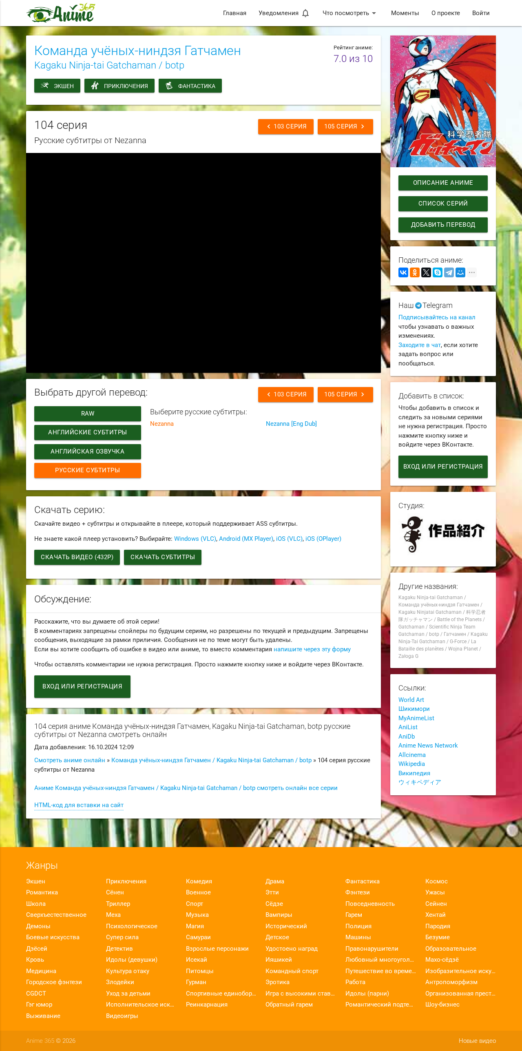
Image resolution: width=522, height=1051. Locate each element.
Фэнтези (357, 892)
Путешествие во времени (380, 971)
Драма (274, 881)
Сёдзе (274, 903)
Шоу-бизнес (442, 1004)
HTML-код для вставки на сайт (79, 805)
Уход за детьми (128, 993)
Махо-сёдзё (442, 959)
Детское (277, 937)
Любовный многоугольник (380, 959)
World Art (411, 700)
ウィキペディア (419, 782)
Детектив (119, 948)
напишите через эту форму (312, 649)
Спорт (194, 903)
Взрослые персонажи (217, 948)
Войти (481, 13)
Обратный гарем (289, 1004)
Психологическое (131, 926)
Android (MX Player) (246, 538)
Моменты (405, 13)
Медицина (41, 971)
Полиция (358, 926)
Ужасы (435, 892)
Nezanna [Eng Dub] (291, 423)
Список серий (443, 203)
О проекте (445, 13)
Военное (198, 892)
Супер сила (122, 937)
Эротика (277, 982)
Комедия (199, 881)
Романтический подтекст (380, 1004)
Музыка (197, 914)
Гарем (353, 914)
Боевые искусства (53, 937)
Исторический (286, 926)
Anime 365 (40, 1040)
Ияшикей (278, 959)
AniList (408, 727)
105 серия (345, 126)
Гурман (196, 982)
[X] (426, 272)
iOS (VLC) (289, 538)
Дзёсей (36, 948)
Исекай (196, 959)
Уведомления (284, 13)
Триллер (118, 903)
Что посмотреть (351, 13)
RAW (88, 413)
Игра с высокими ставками (300, 993)
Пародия (437, 926)
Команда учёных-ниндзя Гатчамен (137, 50)
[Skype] (437, 272)
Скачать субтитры (162, 557)
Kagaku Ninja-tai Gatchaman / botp (109, 65)
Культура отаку (127, 971)
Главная (234, 13)
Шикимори (414, 708)
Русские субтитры (87, 470)
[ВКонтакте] (403, 272)
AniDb (406, 736)
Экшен (64, 86)
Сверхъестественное (56, 914)
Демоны (38, 926)
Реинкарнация (207, 1004)
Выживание (43, 1016)
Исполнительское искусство (141, 1004)
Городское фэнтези (54, 982)
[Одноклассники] (415, 272)
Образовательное (450, 948)
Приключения (126, 86)
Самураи (198, 937)
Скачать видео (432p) (77, 557)
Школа (36, 903)
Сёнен (115, 892)
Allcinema (412, 755)
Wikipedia (411, 764)
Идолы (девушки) (131, 959)
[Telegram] (449, 272)
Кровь (35, 959)
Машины (358, 937)
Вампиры (278, 914)
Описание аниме (443, 182)
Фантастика (196, 86)
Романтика (42, 892)
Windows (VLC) (195, 538)
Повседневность (370, 903)
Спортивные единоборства (221, 993)
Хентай (435, 914)
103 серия (286, 126)
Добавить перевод (443, 224)
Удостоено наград (291, 948)
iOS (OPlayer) (323, 538)
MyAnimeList (416, 718)
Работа (355, 982)
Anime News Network (428, 745)
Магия (195, 926)
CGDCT (36, 993)
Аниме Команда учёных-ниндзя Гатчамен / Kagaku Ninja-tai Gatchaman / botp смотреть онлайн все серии (186, 788)
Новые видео (477, 1040)
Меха (113, 914)
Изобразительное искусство (460, 971)
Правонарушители (371, 948)
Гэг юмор (39, 1004)
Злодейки (120, 982)
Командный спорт (292, 971)
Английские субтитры (87, 432)
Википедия (414, 773)
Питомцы (200, 971)
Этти (272, 892)
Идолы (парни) (367, 993)
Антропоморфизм (451, 982)
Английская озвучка (87, 451)
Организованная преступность (460, 993)
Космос (436, 881)
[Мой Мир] (460, 272)
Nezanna (162, 423)
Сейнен (436, 903)
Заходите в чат (419, 345)
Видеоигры (122, 1016)
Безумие (437, 937)
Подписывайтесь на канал (437, 317)
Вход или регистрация (82, 686)
